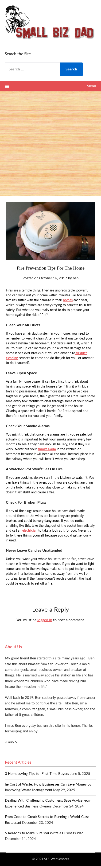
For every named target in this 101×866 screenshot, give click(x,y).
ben (75, 278)
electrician (29, 530)
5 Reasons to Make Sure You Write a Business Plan (44, 833)
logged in (44, 620)
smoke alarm (47, 449)
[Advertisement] (50, 144)
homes (68, 300)
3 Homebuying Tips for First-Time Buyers (37, 774)
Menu (91, 86)
